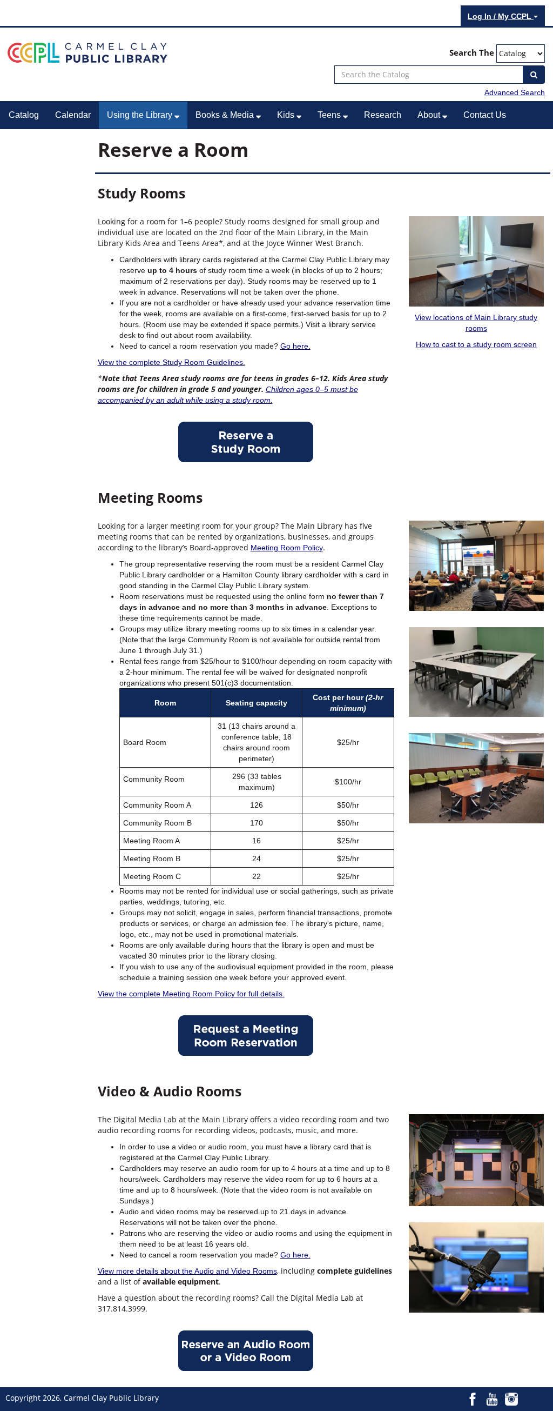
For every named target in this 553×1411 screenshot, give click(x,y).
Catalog (24, 114)
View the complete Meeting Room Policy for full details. (191, 993)
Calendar (73, 114)
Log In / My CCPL (501, 16)
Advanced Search (514, 92)
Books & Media (225, 114)
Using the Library (140, 114)
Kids (286, 114)
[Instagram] (511, 1398)
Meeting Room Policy (287, 547)
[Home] (87, 52)
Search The (471, 52)
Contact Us (484, 114)
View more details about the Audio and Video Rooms (187, 1271)
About (429, 114)
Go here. (295, 346)
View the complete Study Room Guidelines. (171, 362)
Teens (330, 114)
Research (382, 114)
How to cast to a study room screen (476, 344)
